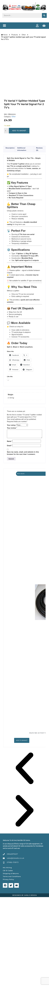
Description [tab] (10, 148)
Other (24, 34)
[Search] (44, 15)
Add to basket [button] (21, 740)
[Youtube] (16, 885)
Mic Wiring (7, 867)
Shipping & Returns (11, 873)
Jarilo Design (30, 895)
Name (9, 441)
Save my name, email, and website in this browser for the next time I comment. (23, 453)
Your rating (12, 425)
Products (14, 34)
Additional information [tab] (21, 149)
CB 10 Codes (8, 870)
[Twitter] (11, 885)
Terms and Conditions (12, 876)
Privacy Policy (8, 879)
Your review (12, 428)
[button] (4, 26)
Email (9, 445)
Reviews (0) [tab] (39, 149)
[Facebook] (5, 885)
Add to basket (19, 131)
